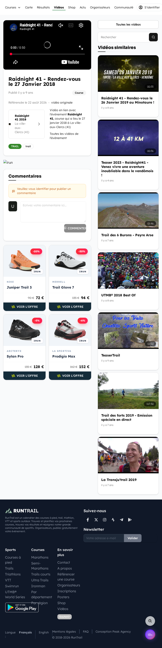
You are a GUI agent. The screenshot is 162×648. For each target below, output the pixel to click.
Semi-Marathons (40, 565)
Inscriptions (66, 591)
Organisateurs (100, 7)
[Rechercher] (153, 37)
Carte (29, 7)
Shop (72, 7)
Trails (9, 568)
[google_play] (130, 520)
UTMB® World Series (15, 594)
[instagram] (104, 520)
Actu (83, 7)
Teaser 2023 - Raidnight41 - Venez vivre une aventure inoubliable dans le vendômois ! (127, 168)
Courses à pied (13, 559)
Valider (133, 538)
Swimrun (12, 586)
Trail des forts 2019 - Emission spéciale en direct (126, 417)
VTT (8, 580)
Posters (63, 597)
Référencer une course (66, 576)
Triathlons (13, 574)
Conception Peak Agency (113, 631)
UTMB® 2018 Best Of (118, 295)
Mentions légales (64, 631)
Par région (39, 603)
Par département (41, 594)
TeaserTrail (110, 355)
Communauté (123, 7)
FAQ (86, 631)
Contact (63, 562)
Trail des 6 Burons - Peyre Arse (127, 235)
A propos (64, 568)
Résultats (43, 7)
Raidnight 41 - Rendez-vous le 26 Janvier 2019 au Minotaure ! (127, 100)
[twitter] (96, 520)
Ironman (38, 586)
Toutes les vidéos (128, 24)
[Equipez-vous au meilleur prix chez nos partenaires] (47, 162)
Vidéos (59, 7)
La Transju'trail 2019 (118, 480)
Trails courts (40, 574)
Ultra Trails (40, 580)
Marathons (40, 557)
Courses (10, 7)
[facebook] (88, 520)
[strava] (113, 520)
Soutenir (64, 616)
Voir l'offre (27, 307)
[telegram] (121, 520)
